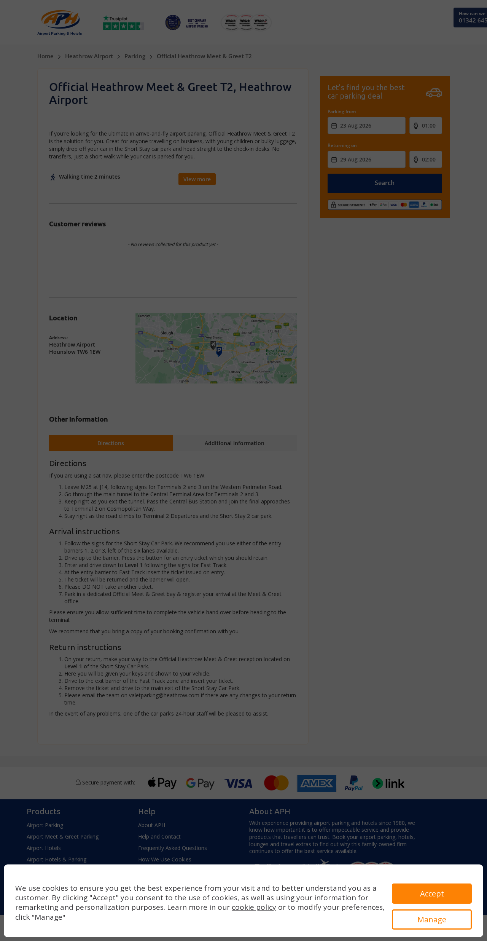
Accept (432, 893)
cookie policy (254, 907)
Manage (431, 919)
